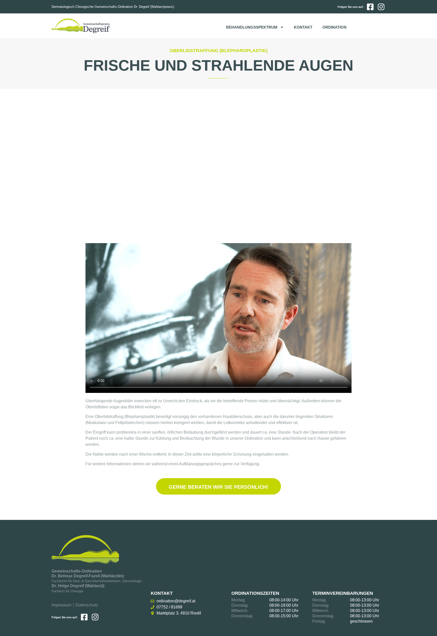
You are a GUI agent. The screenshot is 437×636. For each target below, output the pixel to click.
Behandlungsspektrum (251, 27)
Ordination (334, 27)
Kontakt (303, 27)
